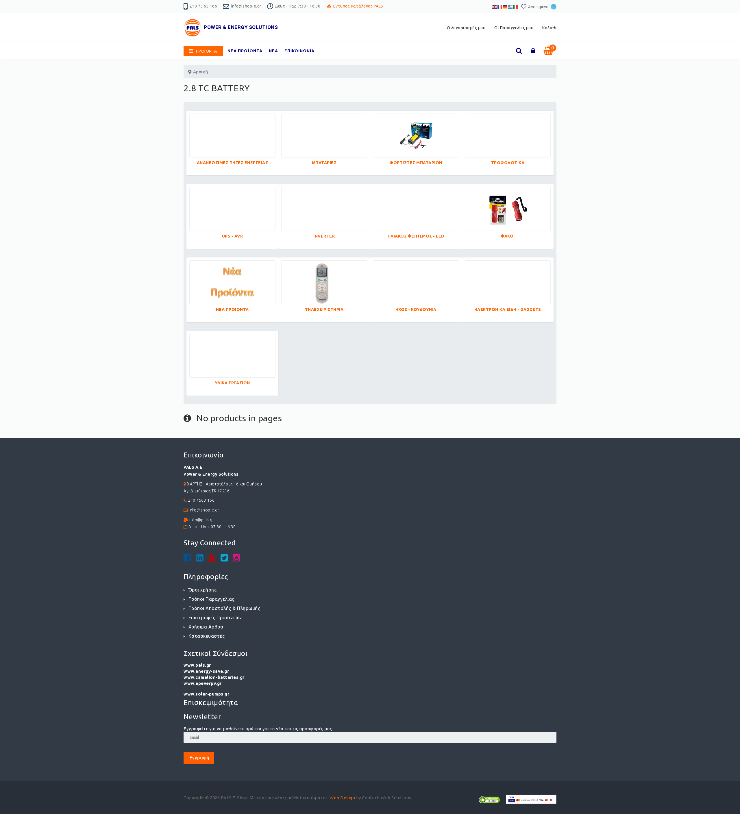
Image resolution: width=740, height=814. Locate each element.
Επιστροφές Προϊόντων (215, 617)
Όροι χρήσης (202, 589)
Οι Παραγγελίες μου (513, 27)
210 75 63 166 (203, 6)
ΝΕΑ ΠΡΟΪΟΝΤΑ (244, 51)
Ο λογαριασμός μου (466, 27)
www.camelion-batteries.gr (214, 677)
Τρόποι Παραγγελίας (211, 599)
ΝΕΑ (273, 51)
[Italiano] (515, 6)
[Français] (500, 6)
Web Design (342, 797)
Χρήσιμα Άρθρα (205, 626)
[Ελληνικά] (510, 6)
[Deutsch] (505, 6)
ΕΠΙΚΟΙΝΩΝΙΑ (299, 51)
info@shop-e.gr (246, 6)
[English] (494, 6)
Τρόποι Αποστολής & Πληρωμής (224, 608)
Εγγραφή (198, 757)
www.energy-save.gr (206, 671)
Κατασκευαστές (206, 636)
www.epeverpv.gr (203, 683)
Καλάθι (549, 27)
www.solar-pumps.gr (206, 693)
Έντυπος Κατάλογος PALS (358, 6)
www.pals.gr (197, 665)
